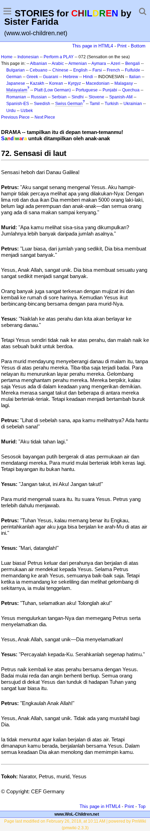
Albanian (38, 63)
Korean (56, 83)
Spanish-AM (121, 97)
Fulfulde (132, 70)
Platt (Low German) (52, 90)
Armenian (77, 63)
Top (141, 806)
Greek (32, 76)
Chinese (60, 70)
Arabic (58, 63)
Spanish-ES (17, 103)
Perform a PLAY (59, 56)
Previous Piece (15, 117)
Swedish (42, 103)
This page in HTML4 (92, 45)
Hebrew (70, 76)
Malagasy (123, 83)
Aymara (98, 63)
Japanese (15, 83)
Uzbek (27, 110)
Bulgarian (15, 70)
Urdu (11, 110)
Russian (39, 97)
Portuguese (87, 90)
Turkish (112, 103)
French (113, 70)
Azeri (115, 63)
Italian (135, 76)
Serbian (59, 97)
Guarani (50, 76)
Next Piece (45, 117)
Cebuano (38, 70)
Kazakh (37, 83)
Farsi (97, 70)
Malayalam (16, 90)
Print (122, 45)
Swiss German (69, 103)
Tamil (95, 103)
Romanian (16, 97)
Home (7, 56)
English (80, 70)
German (14, 76)
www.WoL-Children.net (76, 814)
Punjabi (110, 90)
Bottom (138, 45)
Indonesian (28, 56)
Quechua (131, 90)
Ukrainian (132, 103)
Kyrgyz (74, 83)
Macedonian (98, 83)
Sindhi (78, 97)
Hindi (88, 76)
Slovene (96, 97)
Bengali (132, 63)
